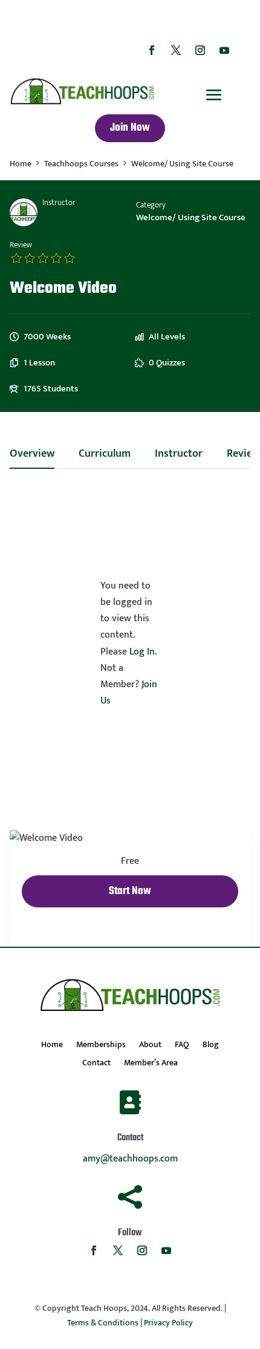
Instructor (59, 203)
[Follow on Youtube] (224, 50)
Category (151, 205)
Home (52, 1045)
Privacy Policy (168, 1323)
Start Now (130, 891)
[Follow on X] (176, 50)
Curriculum (105, 455)
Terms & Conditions (102, 1323)
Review (21, 245)
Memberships (101, 1045)
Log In (142, 652)
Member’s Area (151, 1064)
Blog (211, 1045)
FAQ (182, 1045)
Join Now (130, 128)
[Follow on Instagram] (200, 50)
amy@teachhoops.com (130, 1159)
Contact (96, 1064)
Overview (32, 455)
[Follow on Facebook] (151, 50)
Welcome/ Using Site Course (190, 217)
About (150, 1045)
